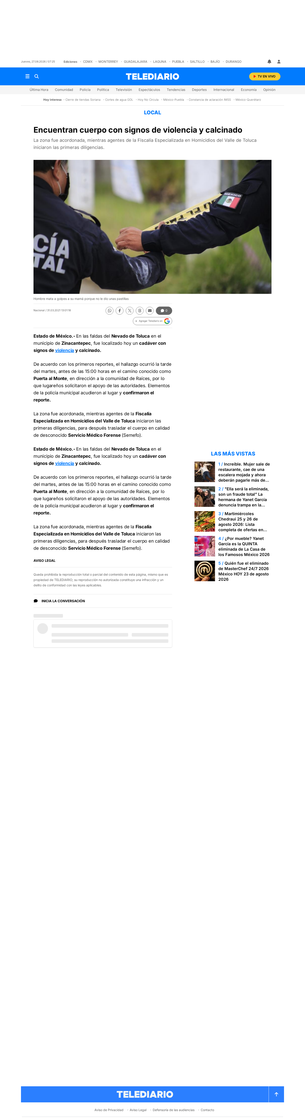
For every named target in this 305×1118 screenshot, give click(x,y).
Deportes (199, 90)
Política (103, 90)
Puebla (178, 61)
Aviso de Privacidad (108, 1110)
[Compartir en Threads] (140, 311)
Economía (249, 90)
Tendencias (176, 90)
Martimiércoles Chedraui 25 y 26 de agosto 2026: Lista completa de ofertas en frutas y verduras (240, 524)
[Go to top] (276, 1094)
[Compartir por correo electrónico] (150, 311)
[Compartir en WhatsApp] (109, 311)
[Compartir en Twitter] (130, 311)
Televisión (124, 90)
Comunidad (64, 90)
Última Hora (39, 90)
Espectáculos (149, 90)
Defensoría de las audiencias (173, 1110)
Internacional (223, 90)
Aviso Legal (138, 1110)
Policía (85, 90)
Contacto (207, 1110)
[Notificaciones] (269, 61)
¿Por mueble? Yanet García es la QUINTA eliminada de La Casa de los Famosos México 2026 (244, 546)
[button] (152, 321)
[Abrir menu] (27, 76)
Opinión (269, 90)
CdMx (88, 61)
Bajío (215, 61)
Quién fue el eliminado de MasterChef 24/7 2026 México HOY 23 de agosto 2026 (243, 571)
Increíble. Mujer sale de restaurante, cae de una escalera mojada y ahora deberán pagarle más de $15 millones (244, 475)
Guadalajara (135, 61)
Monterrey (108, 61)
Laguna (159, 61)
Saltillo (197, 61)
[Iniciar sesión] (278, 62)
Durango (234, 61)
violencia (64, 350)
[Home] (152, 76)
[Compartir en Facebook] (119, 311)
